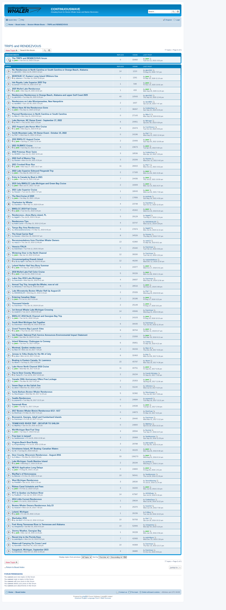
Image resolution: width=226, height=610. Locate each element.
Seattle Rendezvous (21, 398)
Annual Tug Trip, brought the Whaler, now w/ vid (35, 284)
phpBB (84, 596)
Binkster (17, 476)
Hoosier (17, 160)
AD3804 (17, 154)
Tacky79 (19, 375)
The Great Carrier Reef (22, 234)
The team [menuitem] (134, 592)
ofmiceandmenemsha (22, 230)
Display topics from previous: (70, 557)
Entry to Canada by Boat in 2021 (27, 177)
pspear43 (17, 400)
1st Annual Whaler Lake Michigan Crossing (32, 310)
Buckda (148, 430)
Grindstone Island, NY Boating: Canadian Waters (35, 449)
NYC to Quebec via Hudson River (27, 493)
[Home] (28, 10)
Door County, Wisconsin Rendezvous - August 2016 (36, 455)
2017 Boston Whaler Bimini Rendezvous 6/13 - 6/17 (36, 411)
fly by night (20, 261)
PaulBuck (17, 495)
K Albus (17, 457)
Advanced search (178, 11)
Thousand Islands (20, 303)
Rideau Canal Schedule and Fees (27, 486)
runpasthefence (151, 260)
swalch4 (17, 312)
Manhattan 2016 (19, 518)
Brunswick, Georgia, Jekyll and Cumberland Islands (36, 417)
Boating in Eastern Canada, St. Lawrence (31, 360)
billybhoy (17, 425)
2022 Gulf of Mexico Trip (23, 158)
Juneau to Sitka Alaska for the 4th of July (31, 354)
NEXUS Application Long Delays (27, 467)
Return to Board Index (15, 567)
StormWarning (150, 481)
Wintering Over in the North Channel (29, 253)
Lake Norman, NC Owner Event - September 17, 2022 (37, 120)
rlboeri (16, 362)
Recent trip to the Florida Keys (26, 537)
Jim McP (19, 520)
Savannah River (19, 404)
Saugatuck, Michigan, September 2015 (30, 550)
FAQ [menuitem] (22, 20)
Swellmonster (19, 438)
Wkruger (148, 121)
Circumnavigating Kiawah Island (27, 259)
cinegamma (18, 526)
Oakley (148, 342)
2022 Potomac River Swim (24, 152)
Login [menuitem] (178, 20)
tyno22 (16, 84)
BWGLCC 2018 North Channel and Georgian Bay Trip (37, 316)
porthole (148, 196)
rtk (15, 451)
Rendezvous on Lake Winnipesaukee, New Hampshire (37, 101)
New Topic (10, 50)
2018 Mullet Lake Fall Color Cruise (28, 272)
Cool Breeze (150, 127)
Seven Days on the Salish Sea (26, 385)
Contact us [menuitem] (123, 592)
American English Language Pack (87, 598)
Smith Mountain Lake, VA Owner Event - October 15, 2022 (39, 133)
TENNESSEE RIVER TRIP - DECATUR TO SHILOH (35, 423)
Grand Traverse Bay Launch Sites (28, 329)
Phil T (18, 122)
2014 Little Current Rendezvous (27, 499)
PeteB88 (17, 482)
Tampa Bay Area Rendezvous (26, 228)
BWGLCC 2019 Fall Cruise (24, 209)
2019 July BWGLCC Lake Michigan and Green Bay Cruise (39, 183)
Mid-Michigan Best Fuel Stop (26, 430)
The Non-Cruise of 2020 (23, 196)
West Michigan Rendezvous (25, 480)
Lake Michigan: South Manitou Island (30, 461)
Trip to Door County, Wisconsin (27, 373)
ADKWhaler (149, 493)
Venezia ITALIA (19, 246)
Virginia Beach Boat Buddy (25, 442)
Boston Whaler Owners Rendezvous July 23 (33, 505)
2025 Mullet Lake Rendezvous (26, 89)
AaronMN (17, 545)
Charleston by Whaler (22, 202)
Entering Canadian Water (24, 297)
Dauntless (18, 204)
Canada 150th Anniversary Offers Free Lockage (34, 379)
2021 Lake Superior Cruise (24, 190)
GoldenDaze (150, 108)
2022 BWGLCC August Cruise (26, 139)
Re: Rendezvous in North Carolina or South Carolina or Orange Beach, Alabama (50, 70)
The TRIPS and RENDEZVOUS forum (29, 58)
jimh (16, 60)
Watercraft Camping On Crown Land (29, 543)
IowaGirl (17, 508)
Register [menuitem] (169, 20)
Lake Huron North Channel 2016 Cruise (30, 366)
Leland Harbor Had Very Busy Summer (30, 265)
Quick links (13, 20)
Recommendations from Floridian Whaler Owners (35, 240)
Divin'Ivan (18, 413)
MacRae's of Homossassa (24, 474)
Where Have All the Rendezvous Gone (30, 108)
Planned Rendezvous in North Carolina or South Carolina (39, 114)
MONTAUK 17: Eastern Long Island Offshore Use (35, 76)
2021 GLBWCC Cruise (22, 145)
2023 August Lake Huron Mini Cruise (29, 127)
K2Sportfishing (19, 444)
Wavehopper (19, 394)
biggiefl (16, 217)
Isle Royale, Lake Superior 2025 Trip (29, 82)
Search (173, 11)
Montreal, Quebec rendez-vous (26, 348)
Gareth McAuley (151, 373)
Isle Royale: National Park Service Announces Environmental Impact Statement (49, 335)
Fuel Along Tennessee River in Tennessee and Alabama (38, 524)
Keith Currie (18, 223)
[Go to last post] (150, 59)
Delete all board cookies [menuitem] (151, 592)
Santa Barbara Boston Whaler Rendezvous (32, 392)
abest (16, 388)
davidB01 (17, 103)
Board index (20, 592)
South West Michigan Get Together (28, 322)
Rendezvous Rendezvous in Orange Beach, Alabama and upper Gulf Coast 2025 (50, 95)
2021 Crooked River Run (23, 164)
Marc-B (17, 350)
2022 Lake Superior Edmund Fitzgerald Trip (33, 171)
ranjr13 (17, 242)
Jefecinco (149, 386)
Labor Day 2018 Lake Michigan (26, 278)
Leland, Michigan (20, 512)
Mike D (17, 116)
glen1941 (17, 72)
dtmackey (18, 287)
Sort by (96, 557)
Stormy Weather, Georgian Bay (26, 531)
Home (10, 592)
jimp (17, 356)
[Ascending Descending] (116, 557)
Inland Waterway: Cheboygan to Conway (31, 341)
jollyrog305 (149, 443)
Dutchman (18, 249)
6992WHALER (150, 222)
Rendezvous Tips (20, 221)
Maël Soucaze (106, 598)
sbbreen (19, 78)
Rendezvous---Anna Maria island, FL (29, 215)
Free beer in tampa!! (21, 436)
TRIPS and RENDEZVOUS (22, 46)
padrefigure (18, 539)
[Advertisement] (60, 35)
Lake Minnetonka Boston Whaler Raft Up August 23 (36, 291)
